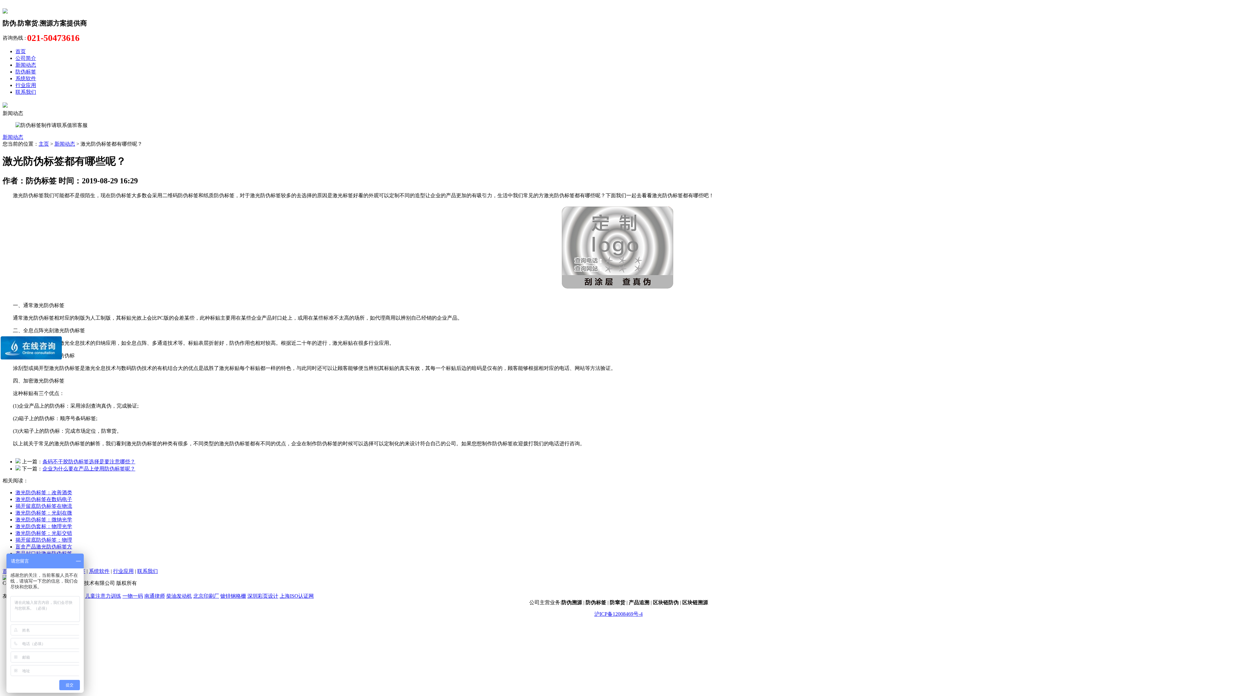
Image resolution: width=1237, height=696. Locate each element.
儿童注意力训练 (103, 596)
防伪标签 (25, 71)
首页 (20, 51)
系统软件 (25, 78)
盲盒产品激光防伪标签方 (43, 546)
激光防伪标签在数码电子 (43, 499)
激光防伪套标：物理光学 (43, 526)
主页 (44, 144)
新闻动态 (25, 65)
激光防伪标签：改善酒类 (43, 492)
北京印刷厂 (206, 596)
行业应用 (25, 85)
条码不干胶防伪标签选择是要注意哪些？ (89, 461)
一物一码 (132, 596)
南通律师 (154, 596)
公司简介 (25, 58)
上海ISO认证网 (297, 596)
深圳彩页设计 (262, 596)
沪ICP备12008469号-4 (618, 614)
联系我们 (25, 92)
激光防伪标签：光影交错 (43, 533)
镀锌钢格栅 (233, 596)
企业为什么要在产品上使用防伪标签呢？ (89, 468)
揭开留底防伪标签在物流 (43, 506)
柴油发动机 (179, 596)
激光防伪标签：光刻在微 (43, 513)
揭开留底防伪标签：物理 (43, 540)
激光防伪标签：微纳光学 (43, 519)
